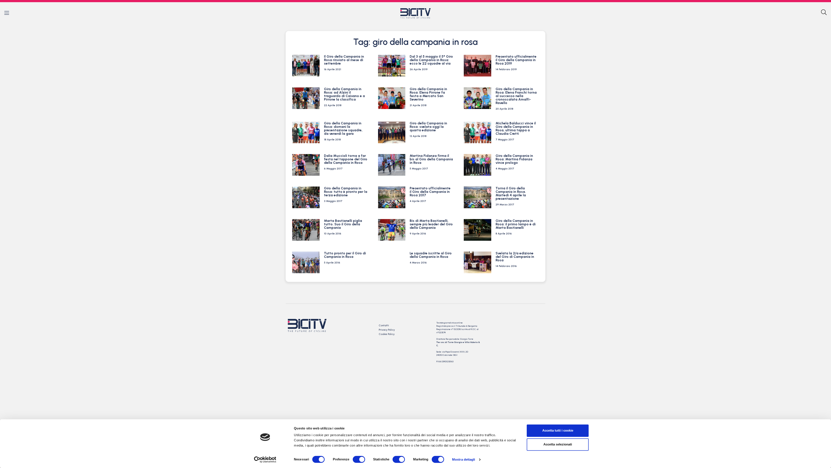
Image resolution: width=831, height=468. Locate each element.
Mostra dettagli (463, 459)
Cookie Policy (387, 334)
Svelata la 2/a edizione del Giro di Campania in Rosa (515, 256)
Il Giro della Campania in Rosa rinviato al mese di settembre (344, 59)
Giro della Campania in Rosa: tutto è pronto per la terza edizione (345, 191)
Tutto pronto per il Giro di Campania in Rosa (345, 255)
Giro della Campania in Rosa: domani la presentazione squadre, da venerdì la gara (343, 128)
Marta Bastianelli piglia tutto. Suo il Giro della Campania (343, 224)
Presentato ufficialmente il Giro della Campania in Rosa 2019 (516, 59)
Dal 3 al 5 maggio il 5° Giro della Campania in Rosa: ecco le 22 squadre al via (431, 59)
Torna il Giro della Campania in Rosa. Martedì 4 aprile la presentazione (511, 193)
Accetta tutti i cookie (557, 430)
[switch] (359, 459)
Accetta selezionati (557, 444)
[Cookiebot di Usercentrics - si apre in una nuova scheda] (265, 459)
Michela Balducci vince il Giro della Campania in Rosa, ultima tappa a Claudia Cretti (516, 128)
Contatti (384, 325)
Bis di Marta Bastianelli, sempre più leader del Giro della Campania (431, 224)
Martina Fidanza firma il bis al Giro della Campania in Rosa (431, 159)
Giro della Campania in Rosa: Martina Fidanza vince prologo (514, 159)
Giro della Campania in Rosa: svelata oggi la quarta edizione (428, 126)
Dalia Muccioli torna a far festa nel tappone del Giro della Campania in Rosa (345, 159)
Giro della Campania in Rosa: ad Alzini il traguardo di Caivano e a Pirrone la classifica (344, 94)
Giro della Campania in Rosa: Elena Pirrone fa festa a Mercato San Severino (428, 94)
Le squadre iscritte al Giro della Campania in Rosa (431, 255)
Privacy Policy (387, 329)
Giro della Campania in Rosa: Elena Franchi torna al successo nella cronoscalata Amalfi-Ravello (516, 96)
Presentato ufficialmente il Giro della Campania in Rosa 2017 (430, 191)
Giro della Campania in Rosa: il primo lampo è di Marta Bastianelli (516, 224)
